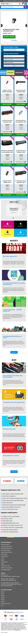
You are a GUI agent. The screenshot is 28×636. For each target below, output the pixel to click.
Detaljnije (14, 40)
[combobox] (14, 63)
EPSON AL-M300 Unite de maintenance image (12, 502)
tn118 (2, 607)
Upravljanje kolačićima (5, 571)
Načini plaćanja (4, 563)
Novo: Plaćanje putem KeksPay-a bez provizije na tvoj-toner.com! (6, 553)
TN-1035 (2, 599)
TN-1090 (2, 603)
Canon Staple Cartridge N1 (9, 497)
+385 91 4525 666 (7, 585)
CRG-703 (3, 593)
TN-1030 (2, 597)
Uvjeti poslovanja (4, 557)
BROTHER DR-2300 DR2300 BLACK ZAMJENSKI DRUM (13, 506)
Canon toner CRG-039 (7, 504)
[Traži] (25, 7)
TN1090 (2, 601)
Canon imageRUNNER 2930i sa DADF (10, 524)
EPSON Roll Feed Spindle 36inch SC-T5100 (12, 527)
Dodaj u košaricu (10, 36)
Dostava (2, 565)
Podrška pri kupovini (5, 546)
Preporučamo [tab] (19, 72)
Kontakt (2, 561)
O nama (2, 559)
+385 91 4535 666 (18, 585)
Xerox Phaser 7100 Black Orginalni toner (12, 495)
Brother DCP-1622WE (7, 520)
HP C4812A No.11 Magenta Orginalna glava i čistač (14, 500)
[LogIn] (20, 3)
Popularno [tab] (10, 72)
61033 (2, 595)
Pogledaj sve (14, 353)
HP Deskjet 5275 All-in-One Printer (10, 518)
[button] (3, 27)
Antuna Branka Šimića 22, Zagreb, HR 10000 (10, 578)
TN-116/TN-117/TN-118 (6, 605)
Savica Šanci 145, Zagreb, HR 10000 (8, 582)
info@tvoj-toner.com (21, 1)
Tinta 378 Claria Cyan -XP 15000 (9, 511)
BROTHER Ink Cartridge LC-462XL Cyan (11, 508)
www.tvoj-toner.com (17, 631)
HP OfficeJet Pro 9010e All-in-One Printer (12, 529)
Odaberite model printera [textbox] (8, 62)
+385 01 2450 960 (14, 584)
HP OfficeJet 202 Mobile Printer (10, 533)
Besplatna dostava (8, 1)
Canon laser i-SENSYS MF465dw (9, 531)
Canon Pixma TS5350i (7, 522)
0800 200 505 (14, 1)
